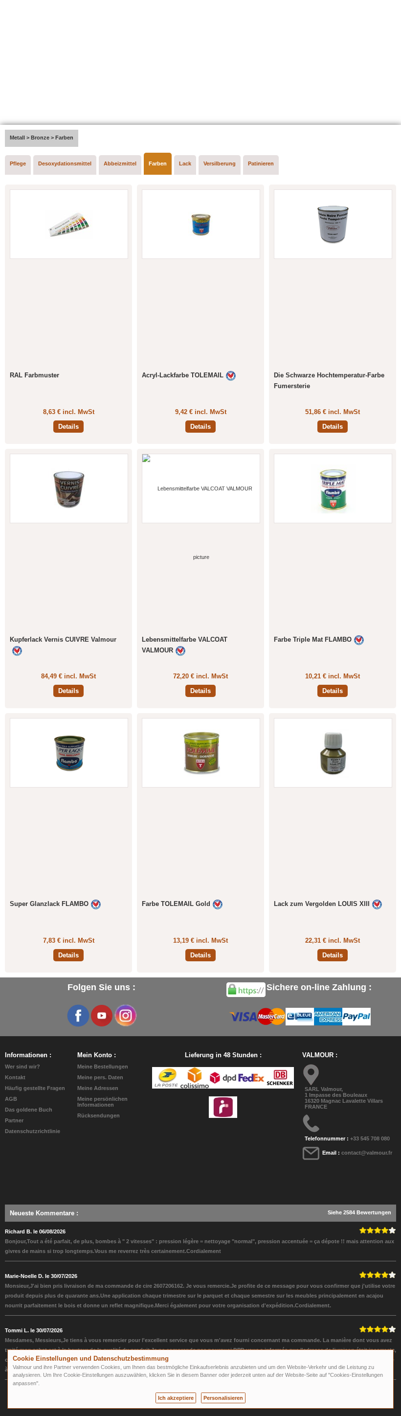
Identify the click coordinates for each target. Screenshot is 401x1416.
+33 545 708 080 (370, 1138)
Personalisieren (223, 1398)
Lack (185, 163)
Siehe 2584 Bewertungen (359, 1212)
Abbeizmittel (120, 163)
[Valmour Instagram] (125, 1015)
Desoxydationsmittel (64, 163)
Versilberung (219, 163)
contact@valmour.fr (366, 1153)
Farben (158, 163)
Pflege (18, 163)
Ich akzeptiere (176, 1398)
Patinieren (261, 163)
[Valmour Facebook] (78, 1015)
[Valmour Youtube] (101, 1015)
